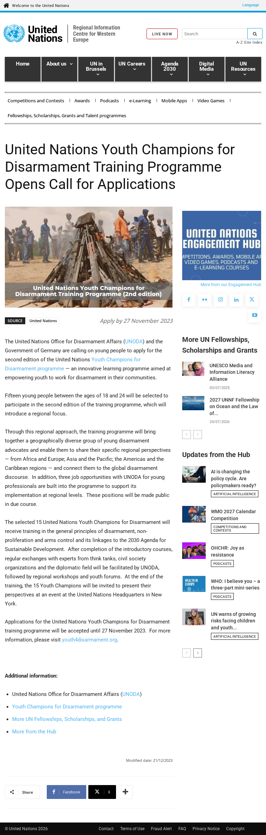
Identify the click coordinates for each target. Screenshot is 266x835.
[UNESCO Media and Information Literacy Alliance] (193, 369)
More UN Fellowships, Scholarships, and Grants (67, 719)
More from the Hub (34, 732)
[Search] (255, 33)
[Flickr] (204, 300)
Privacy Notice (206, 828)
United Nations (43, 320)
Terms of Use (132, 828)
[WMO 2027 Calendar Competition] (194, 514)
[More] (125, 792)
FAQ (182, 828)
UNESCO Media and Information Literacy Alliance (232, 372)
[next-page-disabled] (197, 434)
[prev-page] (186, 434)
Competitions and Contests (230, 528)
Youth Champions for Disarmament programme (67, 707)
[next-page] (197, 652)
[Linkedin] (236, 300)
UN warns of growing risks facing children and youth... (233, 620)
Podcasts (222, 564)
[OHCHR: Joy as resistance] (194, 550)
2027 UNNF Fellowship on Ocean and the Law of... (234, 406)
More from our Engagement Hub (231, 284)
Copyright (235, 828)
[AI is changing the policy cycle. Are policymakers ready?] (194, 474)
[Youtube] (254, 315)
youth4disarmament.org (89, 640)
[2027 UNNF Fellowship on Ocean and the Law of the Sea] (193, 403)
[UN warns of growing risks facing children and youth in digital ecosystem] (194, 617)
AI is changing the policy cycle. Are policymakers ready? (233, 478)
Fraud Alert (161, 828)
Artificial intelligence (234, 494)
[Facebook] (189, 300)
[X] (252, 300)
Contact (106, 828)
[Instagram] (220, 300)
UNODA (134, 341)
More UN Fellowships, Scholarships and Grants (219, 344)
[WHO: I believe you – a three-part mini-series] (194, 584)
